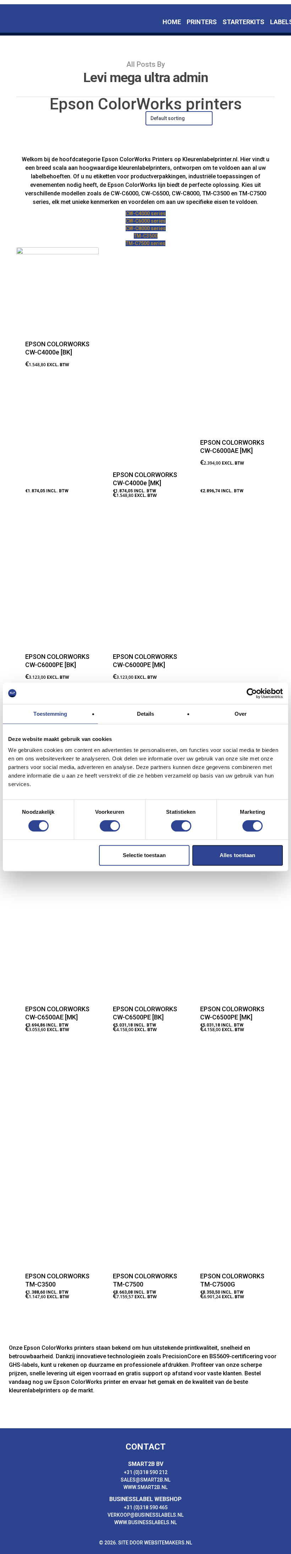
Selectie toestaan (144, 855)
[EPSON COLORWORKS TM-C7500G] (232, 1155)
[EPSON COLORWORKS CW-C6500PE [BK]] (145, 888)
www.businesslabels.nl (145, 1522)
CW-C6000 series (146, 221)
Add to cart (45, 501)
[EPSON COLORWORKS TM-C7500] (145, 1155)
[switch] (110, 826)
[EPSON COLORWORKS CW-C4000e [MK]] (145, 353)
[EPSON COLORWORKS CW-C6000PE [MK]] (145, 578)
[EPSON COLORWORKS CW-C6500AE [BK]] (232, 620)
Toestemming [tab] (50, 714)
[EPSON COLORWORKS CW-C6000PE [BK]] (57, 578)
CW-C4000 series (146, 213)
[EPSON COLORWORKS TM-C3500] (57, 1155)
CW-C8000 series (146, 228)
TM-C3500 (146, 236)
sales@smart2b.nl (145, 1480)
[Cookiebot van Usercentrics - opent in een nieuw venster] (252, 693)
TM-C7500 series (145, 243)
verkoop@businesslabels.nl (145, 1515)
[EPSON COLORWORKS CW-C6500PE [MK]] (232, 888)
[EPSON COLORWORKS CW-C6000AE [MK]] (232, 337)
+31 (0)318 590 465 (146, 1507)
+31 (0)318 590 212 (146, 1472)
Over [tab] (241, 714)
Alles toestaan (237, 855)
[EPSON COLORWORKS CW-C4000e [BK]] (57, 288)
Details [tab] (145, 714)
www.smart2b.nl (145, 1487)
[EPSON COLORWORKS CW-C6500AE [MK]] (57, 888)
